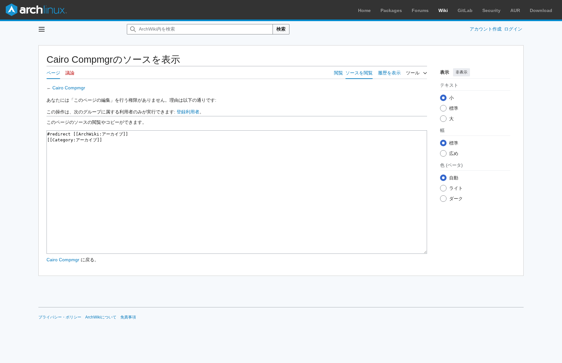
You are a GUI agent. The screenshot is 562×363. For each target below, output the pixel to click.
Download (541, 10)
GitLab (465, 10)
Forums (420, 10)
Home (364, 10)
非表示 (461, 72)
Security (491, 10)
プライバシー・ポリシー (59, 317)
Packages (391, 10)
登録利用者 (188, 111)
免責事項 (128, 317)
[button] (41, 29)
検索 (281, 29)
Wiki (443, 10)
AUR (515, 10)
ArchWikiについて (100, 317)
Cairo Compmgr (68, 87)
